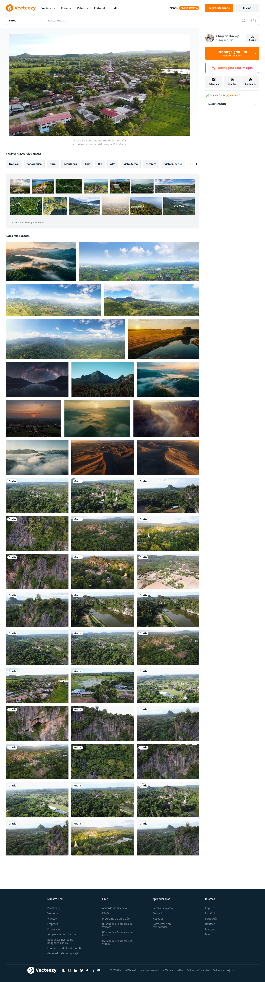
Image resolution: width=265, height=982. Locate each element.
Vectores (47, 8)
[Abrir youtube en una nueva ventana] (98, 970)
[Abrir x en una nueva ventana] (93, 970)
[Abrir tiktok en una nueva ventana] (87, 970)
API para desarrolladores (62, 934)
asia (87, 164)
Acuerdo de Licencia (114, 908)
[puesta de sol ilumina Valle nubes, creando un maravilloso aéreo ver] (97, 418)
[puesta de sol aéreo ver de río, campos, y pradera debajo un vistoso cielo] (163, 339)
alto (112, 164)
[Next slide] (193, 164)
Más (116, 8)
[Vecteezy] (21, 8)
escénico (151, 164)
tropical (14, 164)
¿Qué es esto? (233, 95)
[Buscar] (244, 20)
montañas (70, 164)
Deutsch (210, 924)
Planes (173, 8)
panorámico (34, 164)
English (209, 908)
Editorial (99, 8)
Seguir (252, 40)
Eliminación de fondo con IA (64, 948)
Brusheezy (53, 908)
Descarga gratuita (232, 53)
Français (210, 929)
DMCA (106, 913)
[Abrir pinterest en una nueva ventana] (81, 970)
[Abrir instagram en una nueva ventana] (69, 970)
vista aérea (130, 164)
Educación (53, 929)
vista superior (173, 164)
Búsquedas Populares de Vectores (117, 925)
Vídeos (81, 8)
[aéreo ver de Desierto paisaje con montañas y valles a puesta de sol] (102, 457)
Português (211, 918)
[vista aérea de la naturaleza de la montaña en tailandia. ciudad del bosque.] (37, 495)
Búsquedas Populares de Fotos (117, 933)
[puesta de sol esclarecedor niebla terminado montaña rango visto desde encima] (168, 379)
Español (210, 913)
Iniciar (247, 8)
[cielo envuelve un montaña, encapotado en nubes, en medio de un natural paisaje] (37, 457)
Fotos (64, 8)
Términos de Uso (174, 970)
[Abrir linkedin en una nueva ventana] (75, 970)
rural (53, 164)
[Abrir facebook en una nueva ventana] (63, 970)
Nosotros (158, 918)
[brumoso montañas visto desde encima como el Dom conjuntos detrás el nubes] (41, 261)
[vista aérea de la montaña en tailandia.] (37, 533)
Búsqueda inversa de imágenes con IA (60, 941)
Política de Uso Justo (224, 970)
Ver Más (179, 206)
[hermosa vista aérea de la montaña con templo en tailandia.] (168, 533)
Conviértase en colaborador (162, 925)
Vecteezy (52, 913)
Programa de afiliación (116, 918)
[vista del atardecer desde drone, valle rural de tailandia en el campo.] (33, 418)
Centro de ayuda (163, 908)
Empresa (52, 924)
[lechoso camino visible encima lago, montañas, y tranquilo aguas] (37, 379)
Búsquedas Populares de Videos (117, 942)
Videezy (52, 918)
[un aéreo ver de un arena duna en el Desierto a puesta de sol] (168, 457)
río (100, 164)
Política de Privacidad (198, 970)
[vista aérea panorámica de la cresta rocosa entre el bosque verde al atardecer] (102, 379)
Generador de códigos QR (63, 953)
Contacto (158, 913)
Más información (217, 103)
